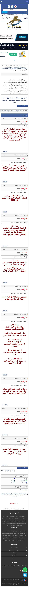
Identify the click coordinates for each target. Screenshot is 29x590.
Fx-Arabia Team (15, 584)
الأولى (26, 110)
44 (21, 110)
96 (7, 110)
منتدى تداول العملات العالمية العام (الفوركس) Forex (14, 68)
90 (18, 110)
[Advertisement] (14, 588)
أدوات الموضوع (25, 115)
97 (5, 110)
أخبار (26, 489)
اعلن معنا (13, 555)
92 (14, 110)
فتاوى (13, 557)
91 (16, 110)
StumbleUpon (23, 480)
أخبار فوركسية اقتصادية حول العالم (14, 98)
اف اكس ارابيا (13, 579)
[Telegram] (25, 575)
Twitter (12, 482)
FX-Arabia (14, 23)
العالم (24, 489)
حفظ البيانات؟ (22, 11)
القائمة (26, 1)
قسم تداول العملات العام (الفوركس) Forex (15, 67)
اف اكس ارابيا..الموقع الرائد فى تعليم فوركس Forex (14, 65)
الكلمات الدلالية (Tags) (21, 487)
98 (4, 110)
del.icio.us (12, 478)
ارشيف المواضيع (13, 547)
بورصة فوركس (13, 552)
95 (9, 110)
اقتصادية (20, 489)
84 (20, 110)
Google (12, 480)
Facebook (24, 482)
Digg (25, 478)
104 (2, 110)
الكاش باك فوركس (13, 550)
